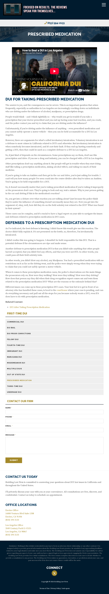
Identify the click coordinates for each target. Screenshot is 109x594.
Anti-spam (66, 588)
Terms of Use (44, 588)
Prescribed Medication (19, 380)
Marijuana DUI (14, 357)
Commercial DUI (15, 322)
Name (8, 408)
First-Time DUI (17, 313)
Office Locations (21, 505)
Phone (9, 417)
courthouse (62, 290)
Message (10, 435)
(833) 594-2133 (56, 23)
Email (8, 426)
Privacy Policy (56, 588)
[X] (54, 573)
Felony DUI (13, 339)
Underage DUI (14, 392)
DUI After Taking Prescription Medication (30, 307)
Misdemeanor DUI (16, 363)
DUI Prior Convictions (19, 334)
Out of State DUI (16, 375)
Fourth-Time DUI (16, 345)
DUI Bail (11, 328)
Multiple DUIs (14, 369)
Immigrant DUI (14, 351)
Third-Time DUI (15, 386)
